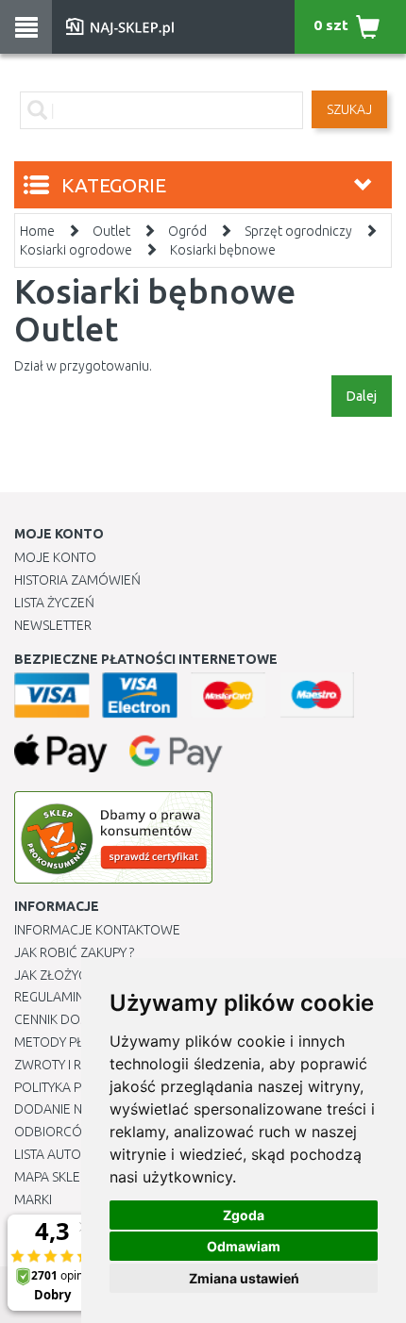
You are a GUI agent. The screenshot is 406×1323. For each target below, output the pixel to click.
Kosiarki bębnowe (223, 249)
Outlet (111, 231)
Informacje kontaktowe (97, 929)
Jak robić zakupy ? (74, 952)
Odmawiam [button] (243, 1246)
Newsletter (53, 625)
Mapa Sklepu (55, 1176)
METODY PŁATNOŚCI (74, 1042)
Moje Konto (55, 557)
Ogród (187, 231)
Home (37, 231)
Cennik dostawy (67, 1019)
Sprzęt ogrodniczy (298, 231)
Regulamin (49, 996)
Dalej (362, 396)
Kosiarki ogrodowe (76, 249)
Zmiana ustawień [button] (244, 1278)
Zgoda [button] (243, 1215)
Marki (33, 1199)
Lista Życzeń (54, 602)
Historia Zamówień (77, 579)
